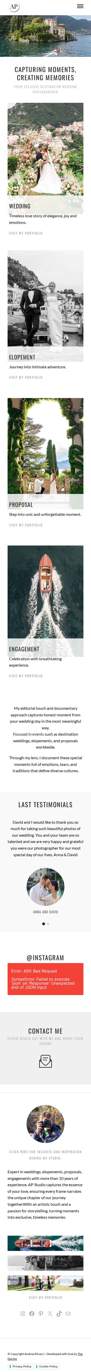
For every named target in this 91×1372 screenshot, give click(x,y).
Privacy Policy (22, 1366)
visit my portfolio (26, 233)
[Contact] (45, 1066)
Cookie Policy (48, 1366)
